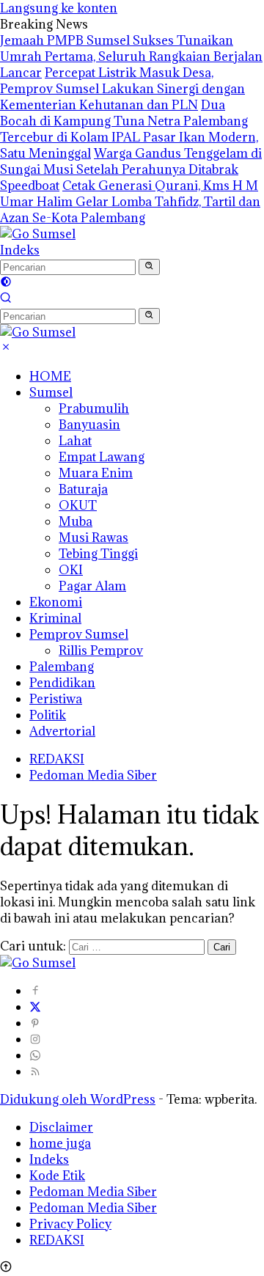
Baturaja (83, 489)
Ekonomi (55, 602)
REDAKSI (56, 759)
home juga (60, 1143)
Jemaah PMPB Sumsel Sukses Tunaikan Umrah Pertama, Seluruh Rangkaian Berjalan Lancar (131, 56)
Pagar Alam (92, 586)
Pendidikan (62, 683)
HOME (50, 376)
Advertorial (62, 731)
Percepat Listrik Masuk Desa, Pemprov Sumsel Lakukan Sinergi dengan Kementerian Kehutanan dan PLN (122, 89)
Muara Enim (96, 473)
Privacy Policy (70, 1224)
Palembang (61, 667)
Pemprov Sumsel (78, 634)
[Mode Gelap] (6, 283)
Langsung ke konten (58, 8)
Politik (47, 715)
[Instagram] (35, 1039)
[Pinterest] (35, 1023)
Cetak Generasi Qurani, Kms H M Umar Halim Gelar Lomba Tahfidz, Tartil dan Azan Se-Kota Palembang (130, 201)
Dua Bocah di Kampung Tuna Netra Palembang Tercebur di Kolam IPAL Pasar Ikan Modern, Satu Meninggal (129, 129)
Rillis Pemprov (101, 650)
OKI (71, 570)
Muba (75, 521)
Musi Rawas (93, 537)
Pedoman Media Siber (93, 775)
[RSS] (35, 1071)
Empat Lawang (101, 457)
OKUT (78, 505)
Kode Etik (57, 1175)
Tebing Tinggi (98, 554)
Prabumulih (94, 408)
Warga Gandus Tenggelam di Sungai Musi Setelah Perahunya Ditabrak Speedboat (131, 169)
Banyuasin (89, 425)
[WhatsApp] (35, 1055)
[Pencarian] (6, 299)
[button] (149, 267)
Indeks (20, 250)
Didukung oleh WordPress (77, 1099)
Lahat (75, 441)
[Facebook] (35, 991)
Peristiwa (55, 699)
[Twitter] (35, 1007)
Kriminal (55, 618)
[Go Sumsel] (38, 234)
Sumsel (51, 392)
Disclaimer (61, 1127)
